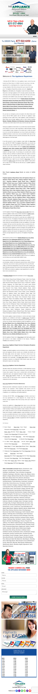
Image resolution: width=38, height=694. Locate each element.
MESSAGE (3, 589)
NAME (2, 572)
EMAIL (2, 583)
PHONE (3, 578)
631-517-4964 (15, 23)
